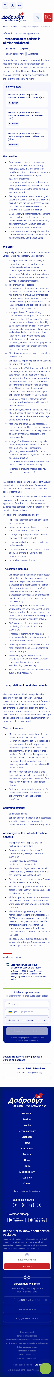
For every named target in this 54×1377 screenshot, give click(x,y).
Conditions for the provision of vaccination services (27, 1339)
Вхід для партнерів (27, 1318)
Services (14, 27)
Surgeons (24, 49)
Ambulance (33, 54)
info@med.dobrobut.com (30, 1191)
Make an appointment (27, 1031)
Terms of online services (27, 1336)
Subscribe (27, 1266)
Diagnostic (27, 1136)
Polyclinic (27, 1113)
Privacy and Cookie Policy (27, 1358)
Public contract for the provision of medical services (27, 1343)
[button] (12, 1012)
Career (26, 1183)
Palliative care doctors (14, 54)
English (37, 1365)
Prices (27, 1142)
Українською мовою (22, 1365)
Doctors (27, 1154)
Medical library (27, 1171)
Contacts (27, 1177)
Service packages (27, 1131)
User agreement (27, 1332)
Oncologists (10, 49)
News (27, 1160)
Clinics (27, 1166)
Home (5, 27)
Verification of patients (27, 1351)
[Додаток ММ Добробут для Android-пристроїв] (17, 1220)
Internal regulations (27, 1354)
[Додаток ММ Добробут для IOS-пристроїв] (37, 1220)
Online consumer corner (27, 1347)
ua (19, 5)
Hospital (27, 1125)
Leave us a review (27, 1309)
